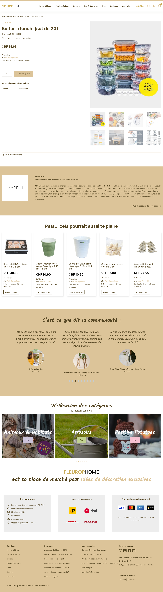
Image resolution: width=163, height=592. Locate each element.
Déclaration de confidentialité (56, 568)
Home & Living (13, 550)
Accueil (4, 16)
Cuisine (10, 559)
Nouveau (11, 576)
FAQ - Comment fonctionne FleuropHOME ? (100, 563)
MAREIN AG (7, 23)
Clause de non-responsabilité (56, 572)
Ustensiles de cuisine (15, 16)
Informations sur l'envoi (91, 554)
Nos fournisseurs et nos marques (58, 554)
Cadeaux (11, 572)
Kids (9, 568)
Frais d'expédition (11, 58)
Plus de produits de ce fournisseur (147, 206)
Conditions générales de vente (57, 563)
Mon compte (87, 568)
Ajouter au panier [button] (11, 292)
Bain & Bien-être (14, 563)
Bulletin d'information (90, 572)
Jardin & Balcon (13, 554)
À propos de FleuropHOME (55, 550)
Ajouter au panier (24, 74)
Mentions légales (51, 576)
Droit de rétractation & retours (94, 559)
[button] (69, 381)
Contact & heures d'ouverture (94, 550)
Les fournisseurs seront (54, 559)
